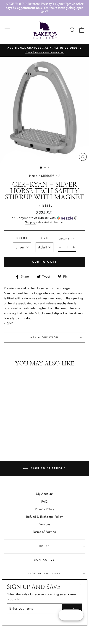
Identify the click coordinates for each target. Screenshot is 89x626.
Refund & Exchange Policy (44, 516)
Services (44, 524)
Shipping (30, 222)
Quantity (67, 238)
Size (44, 238)
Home (33, 175)
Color (22, 238)
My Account (44, 493)
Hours (44, 546)
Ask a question (44, 337)
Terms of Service (44, 531)
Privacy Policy (44, 509)
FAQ (44, 501)
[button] (44, 218)
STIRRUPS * (49, 175)
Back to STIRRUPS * (47, 468)
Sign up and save (44, 573)
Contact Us (44, 560)
